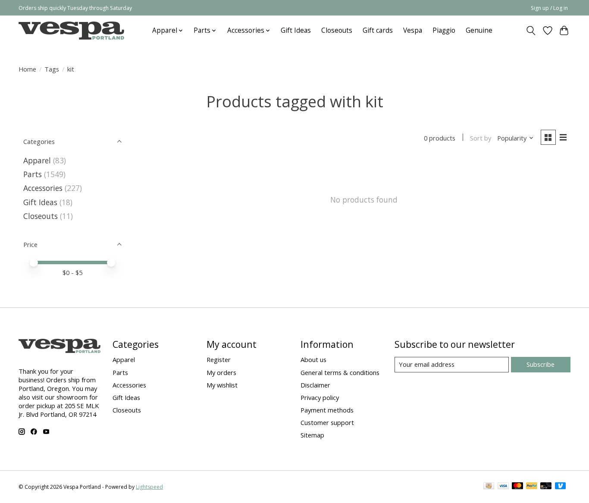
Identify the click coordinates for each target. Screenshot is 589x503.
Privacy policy (320, 397)
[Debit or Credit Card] (545, 486)
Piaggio (443, 30)
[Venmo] (560, 486)
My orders (221, 372)
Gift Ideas (296, 30)
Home (27, 69)
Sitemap (312, 435)
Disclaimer (315, 385)
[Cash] (488, 486)
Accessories (43, 188)
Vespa (412, 30)
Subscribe (540, 364)
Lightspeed (149, 487)
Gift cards (378, 30)
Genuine (479, 30)
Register (219, 359)
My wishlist (222, 385)
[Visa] (503, 486)
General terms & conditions (340, 372)
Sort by (480, 138)
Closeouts (336, 30)
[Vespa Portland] (71, 30)
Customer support (327, 422)
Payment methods (327, 410)
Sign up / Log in (549, 8)
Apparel (37, 160)
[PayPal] (531, 486)
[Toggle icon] (531, 30)
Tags (51, 69)
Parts (32, 174)
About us (313, 359)
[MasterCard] (517, 486)
